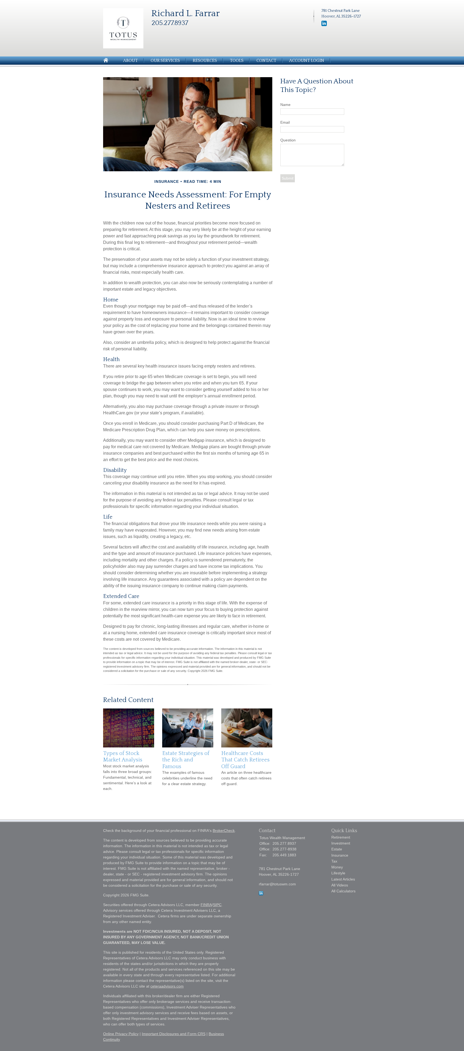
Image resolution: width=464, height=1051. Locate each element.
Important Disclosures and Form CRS (173, 1034)
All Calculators (343, 891)
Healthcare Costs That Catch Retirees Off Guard (245, 759)
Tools (237, 60)
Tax (334, 861)
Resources (205, 60)
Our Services (165, 60)
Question (288, 140)
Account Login (306, 60)
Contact (266, 60)
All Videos (339, 885)
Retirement (340, 837)
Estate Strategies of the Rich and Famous (185, 759)
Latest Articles (343, 879)
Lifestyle (338, 873)
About (130, 60)
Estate (336, 849)
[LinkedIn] (324, 25)
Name (285, 104)
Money (337, 867)
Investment (340, 843)
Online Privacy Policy (121, 1034)
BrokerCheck (224, 830)
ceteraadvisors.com (167, 986)
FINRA (206, 905)
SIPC (217, 905)
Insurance (339, 855)
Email (285, 122)
